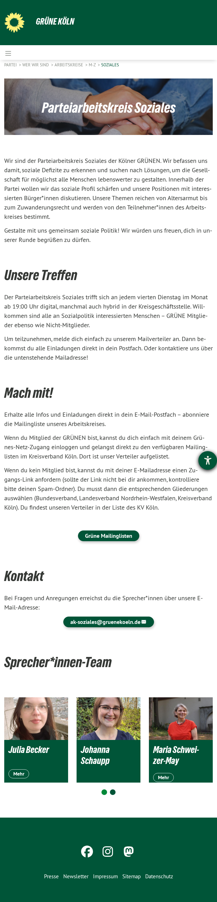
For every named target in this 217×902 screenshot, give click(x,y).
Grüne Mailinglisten (108, 536)
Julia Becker (28, 749)
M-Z (93, 64)
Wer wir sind (36, 64)
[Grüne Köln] (14, 22)
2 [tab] (113, 792)
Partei (11, 64)
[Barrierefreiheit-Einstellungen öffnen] (207, 460)
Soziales (110, 64)
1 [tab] (104, 792)
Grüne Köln (55, 21)
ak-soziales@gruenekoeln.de (105, 622)
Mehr (18, 773)
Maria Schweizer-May (176, 755)
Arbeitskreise (69, 64)
